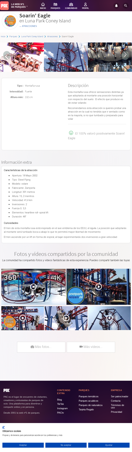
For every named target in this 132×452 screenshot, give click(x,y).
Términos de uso (117, 406)
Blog (59, 399)
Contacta (115, 400)
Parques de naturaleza (90, 405)
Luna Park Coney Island (32, 36)
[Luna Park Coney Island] (10, 28)
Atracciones (52, 36)
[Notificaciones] (116, 6)
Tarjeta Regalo (86, 409)
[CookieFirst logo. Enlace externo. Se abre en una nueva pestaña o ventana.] (3, 427)
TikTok (60, 404)
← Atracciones (28, 26)
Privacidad (116, 411)
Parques (13, 36)
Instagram (62, 408)
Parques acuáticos (88, 400)
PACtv (60, 412)
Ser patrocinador (119, 396)
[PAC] (4, 5)
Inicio (3, 36)
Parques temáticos (89, 396)
